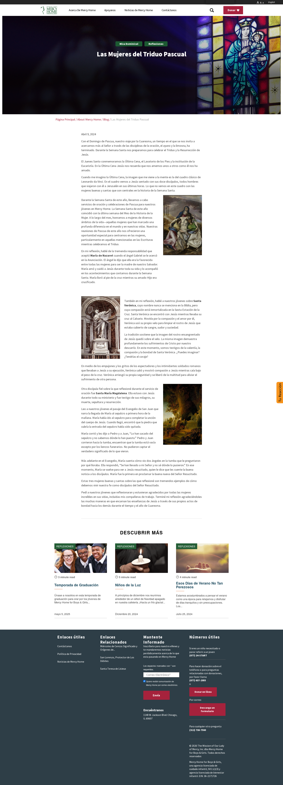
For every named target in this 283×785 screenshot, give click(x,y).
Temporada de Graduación (76, 585)
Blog (106, 119)
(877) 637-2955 (197, 680)
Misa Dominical (129, 43)
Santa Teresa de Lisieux (113, 668)
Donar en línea (203, 691)
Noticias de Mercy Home (70, 661)
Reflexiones (156, 43)
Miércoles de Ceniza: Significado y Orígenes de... (118, 648)
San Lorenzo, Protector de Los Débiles (117, 659)
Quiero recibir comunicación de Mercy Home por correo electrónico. (162, 683)
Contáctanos (64, 646)
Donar (232, 10)
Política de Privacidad (69, 654)
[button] (279, 392)
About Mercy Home (89, 119)
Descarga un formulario (207, 709)
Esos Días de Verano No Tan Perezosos (199, 585)
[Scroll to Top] (273, 778)
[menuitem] (82, 10)
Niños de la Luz (128, 585)
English (271, 2)
